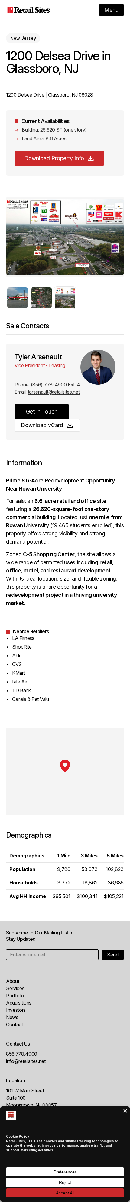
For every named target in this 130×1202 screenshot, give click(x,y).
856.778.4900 (21, 1054)
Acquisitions (18, 1003)
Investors (16, 1010)
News (12, 1017)
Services (15, 988)
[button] (17, 297)
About (12, 981)
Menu (111, 10)
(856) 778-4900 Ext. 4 (55, 385)
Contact (14, 1024)
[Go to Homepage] (28, 10)
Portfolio (15, 996)
